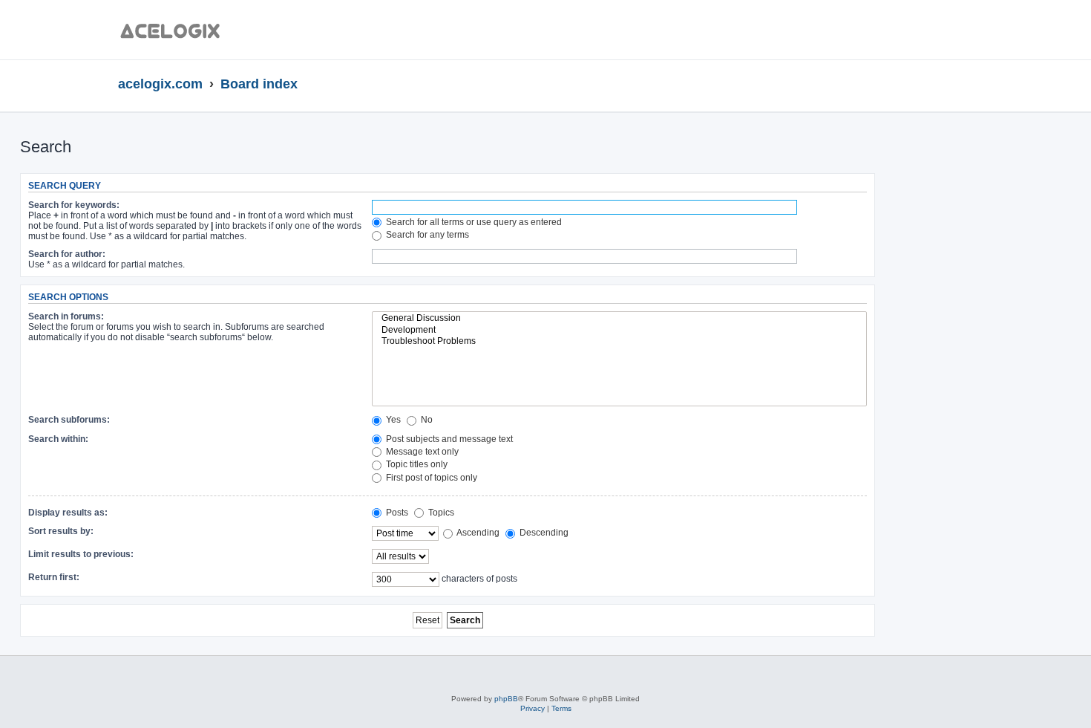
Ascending (477, 532)
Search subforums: (69, 420)
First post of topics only (430, 477)
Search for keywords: (73, 205)
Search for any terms (426, 235)
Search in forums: (66, 316)
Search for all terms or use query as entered (473, 222)
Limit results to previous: (81, 554)
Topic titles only (416, 464)
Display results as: (68, 512)
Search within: (58, 439)
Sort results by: (61, 531)
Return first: (53, 577)
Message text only (421, 451)
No (426, 420)
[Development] (619, 331)
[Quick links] (968, 85)
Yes (392, 420)
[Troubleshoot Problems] (619, 342)
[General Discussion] (619, 319)
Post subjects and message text (448, 439)
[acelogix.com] (175, 29)
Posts (396, 512)
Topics (440, 512)
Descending (543, 532)
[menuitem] (933, 33)
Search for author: (66, 254)
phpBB (506, 699)
